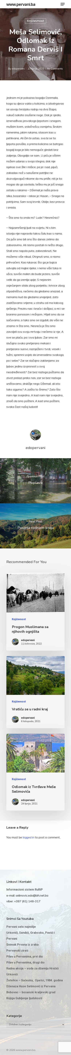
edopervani (18, 68)
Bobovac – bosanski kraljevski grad (30, 992)
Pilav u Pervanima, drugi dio (25, 962)
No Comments (55, 68)
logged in (28, 837)
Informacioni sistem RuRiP (24, 889)
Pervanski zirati (17, 950)
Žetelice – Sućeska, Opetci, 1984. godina (34, 980)
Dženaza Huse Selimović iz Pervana (31, 986)
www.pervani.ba (20, 4)
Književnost (35, 21)
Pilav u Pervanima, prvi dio (24, 956)
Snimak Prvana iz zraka (22, 944)
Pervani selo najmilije (21, 926)
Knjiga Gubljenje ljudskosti (24, 998)
